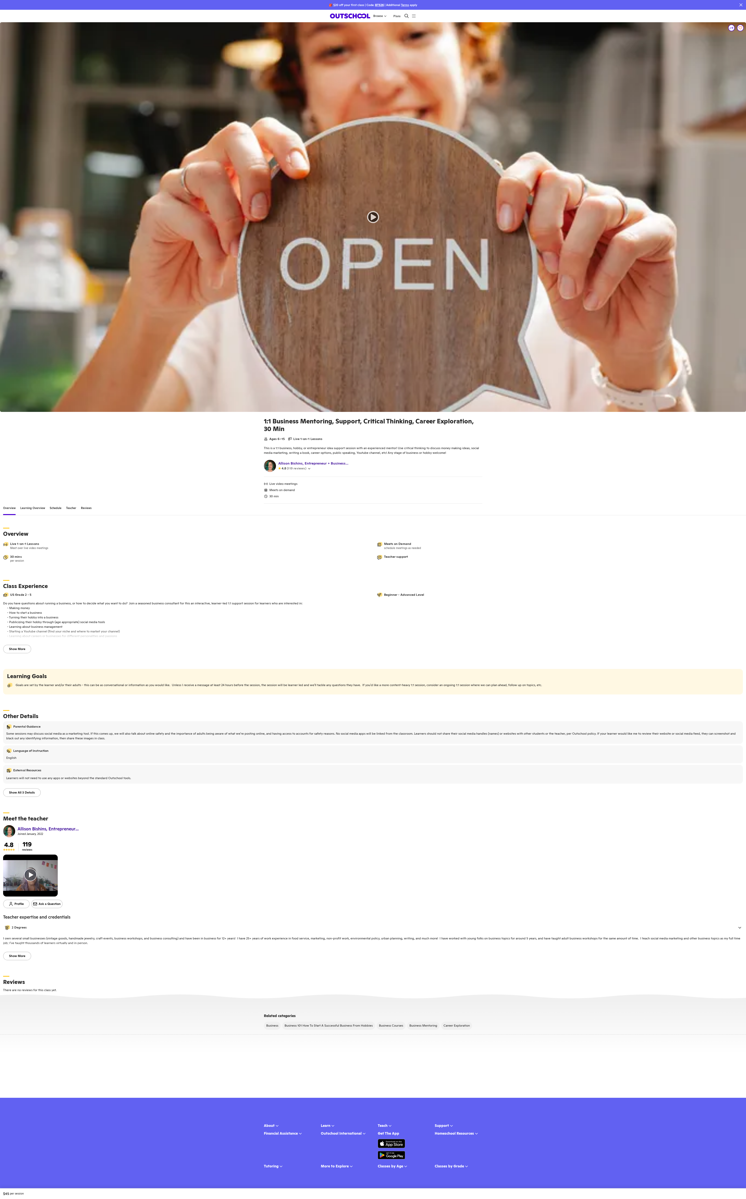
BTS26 (379, 5)
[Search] (406, 16)
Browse (378, 16)
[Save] (740, 28)
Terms (405, 5)
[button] (373, 927)
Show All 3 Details (22, 792)
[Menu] (414, 16)
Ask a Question (50, 904)
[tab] (9, 508)
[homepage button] (350, 16)
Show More (17, 649)
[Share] (731, 28)
